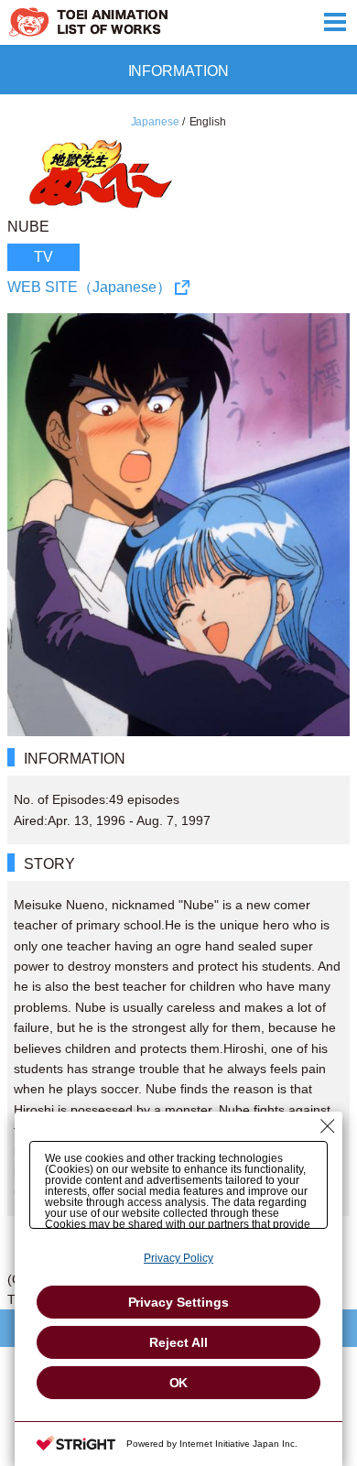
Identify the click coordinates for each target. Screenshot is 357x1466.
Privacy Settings (179, 1302)
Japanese (155, 121)
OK (179, 1382)
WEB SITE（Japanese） (89, 287)
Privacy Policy (178, 1258)
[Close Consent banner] (327, 1126)
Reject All (178, 1342)
